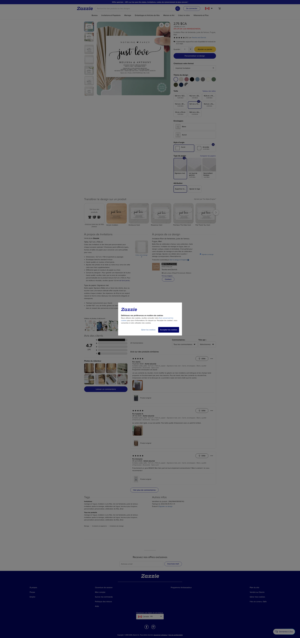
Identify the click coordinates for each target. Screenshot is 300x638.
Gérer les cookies (148, 330)
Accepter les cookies (168, 330)
